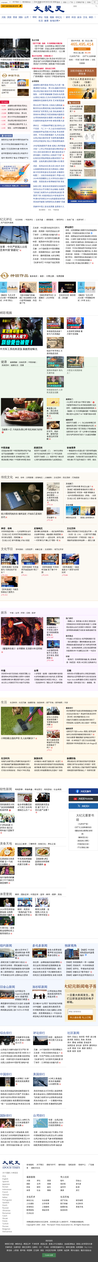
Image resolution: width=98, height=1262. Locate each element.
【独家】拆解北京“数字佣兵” (77, 972)
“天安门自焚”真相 (82, 60)
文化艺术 (31, 1196)
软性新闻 (6, 789)
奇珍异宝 (38, 789)
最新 (42, 276)
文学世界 (45, 1203)
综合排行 (6, 1033)
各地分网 (54, 20)
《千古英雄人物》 (83, 847)
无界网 (59, 1250)
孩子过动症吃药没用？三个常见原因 (48, 454)
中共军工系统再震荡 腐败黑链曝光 (18, 349)
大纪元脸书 (85, 791)
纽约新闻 (8, 135)
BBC (40, 1247)
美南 (83, 1040)
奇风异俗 (48, 789)
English (5, 1179)
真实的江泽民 (50, 68)
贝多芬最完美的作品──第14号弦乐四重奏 (76, 173)
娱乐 (79, 17)
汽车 (66, 702)
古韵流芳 (29, 549)
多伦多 (79, 1045)
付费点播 (50, 276)
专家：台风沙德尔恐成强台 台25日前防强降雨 (55, 1122)
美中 (69, 1043)
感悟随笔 (49, 219)
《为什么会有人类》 (82, 85)
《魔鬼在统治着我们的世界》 (83, 832)
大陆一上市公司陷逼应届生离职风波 (48, 149)
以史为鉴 (39, 219)
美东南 (88, 1040)
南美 (74, 1051)
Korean (5, 1187)
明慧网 (29, 1250)
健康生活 (14, 365)
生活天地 (64, 1196)
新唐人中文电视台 (56, 1244)
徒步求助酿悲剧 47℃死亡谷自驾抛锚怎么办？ (25, 807)
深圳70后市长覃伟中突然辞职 (13, 1097)
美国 (9, 17)
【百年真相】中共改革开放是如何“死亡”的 (29, 569)
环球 (22, 613)
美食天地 (6, 843)
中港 (12, 613)
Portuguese (7, 1200)
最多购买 (33, 276)
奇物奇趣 (28, 789)
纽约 (69, 1037)
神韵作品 (18, 1244)
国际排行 (6, 1115)
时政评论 (29, 219)
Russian (5, 1208)
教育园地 (30, 1210)
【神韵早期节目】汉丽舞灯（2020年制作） (47, 297)
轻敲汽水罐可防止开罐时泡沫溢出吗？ (16, 761)
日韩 (28, 613)
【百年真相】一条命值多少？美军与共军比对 (70, 569)
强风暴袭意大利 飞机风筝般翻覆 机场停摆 (7, 807)
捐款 (65, 2)
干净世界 (35, 1244)
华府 (87, 1037)
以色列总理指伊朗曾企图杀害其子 (47, 158)
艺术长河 (30, 1213)
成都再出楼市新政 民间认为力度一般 (48, 85)
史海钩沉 (39, 477)
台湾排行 (39, 1115)
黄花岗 (9, 1250)
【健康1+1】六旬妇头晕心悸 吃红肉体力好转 (21, 429)
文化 (85, 17)
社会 (38, 1190)
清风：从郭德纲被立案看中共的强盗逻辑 (81, 230)
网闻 (49, 1190)
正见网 (36, 1250)
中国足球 (34, 894)
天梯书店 (8, 1247)
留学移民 (59, 702)
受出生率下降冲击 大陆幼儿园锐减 (47, 105)
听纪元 (59, 17)
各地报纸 (30, 1164)
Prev (3, 50)
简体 (39, 2)
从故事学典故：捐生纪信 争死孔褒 (76, 136)
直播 (22, 365)
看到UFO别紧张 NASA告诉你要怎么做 (16, 767)
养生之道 (52, 844)
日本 (79, 1048)
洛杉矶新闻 (39, 987)
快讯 (6, 102)
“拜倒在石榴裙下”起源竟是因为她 (75, 163)
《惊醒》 (88, 82)
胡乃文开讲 (58, 549)
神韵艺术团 (9, 1244)
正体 (35, 2)
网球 (17, 894)
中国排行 (6, 1074)
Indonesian (6, 1189)
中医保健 (32, 362)
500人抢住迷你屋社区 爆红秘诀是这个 (49, 152)
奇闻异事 (19, 789)
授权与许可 (51, 1164)
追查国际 (79, 1247)
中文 (4, 1176)
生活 (40, 20)
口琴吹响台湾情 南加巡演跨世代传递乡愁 (54, 994)
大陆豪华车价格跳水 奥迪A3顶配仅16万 (22, 1040)
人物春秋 (48, 477)
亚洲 (79, 1051)
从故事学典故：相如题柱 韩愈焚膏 (47, 534)
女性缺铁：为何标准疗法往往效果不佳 (82, 457)
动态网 (66, 1250)
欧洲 (69, 1051)
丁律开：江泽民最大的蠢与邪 (45, 235)
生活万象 (22, 702)
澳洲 (84, 1048)
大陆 (3, 17)
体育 (28, 1190)
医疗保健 (64, 1203)
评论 (40, 17)
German (5, 1194)
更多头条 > (15, 70)
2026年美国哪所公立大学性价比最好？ (49, 178)
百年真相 (19, 549)
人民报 (16, 1250)
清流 (42, 1250)
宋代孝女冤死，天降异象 (11, 537)
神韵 (91, 17)
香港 (15, 17)
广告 (71, 2)
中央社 (46, 1247)
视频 (52, 17)
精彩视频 (6, 313)
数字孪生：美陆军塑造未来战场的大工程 (81, 257)
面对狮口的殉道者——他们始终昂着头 (49, 531)
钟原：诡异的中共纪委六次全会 (46, 242)
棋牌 (54, 894)
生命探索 (45, 1200)
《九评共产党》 (74, 56)
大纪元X (85, 806)
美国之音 (43, 1244)
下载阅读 (56, 210)
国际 (21, 17)
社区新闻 (73, 1033)
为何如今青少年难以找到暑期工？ (78, 263)
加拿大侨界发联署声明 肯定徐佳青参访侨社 (54, 952)
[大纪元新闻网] (49, 9)
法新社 (35, 1247)
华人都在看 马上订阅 (80, 1017)
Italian (4, 1197)
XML (49, 210)
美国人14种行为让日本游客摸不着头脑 (22, 1122)
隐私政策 (72, 1164)
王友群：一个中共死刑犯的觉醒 (77, 260)
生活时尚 (13, 702)
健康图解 (13, 362)
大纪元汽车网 (50, 1250)
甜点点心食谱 (21, 844)
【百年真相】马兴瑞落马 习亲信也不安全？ (9, 569)
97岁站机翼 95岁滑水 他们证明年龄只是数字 (7, 828)
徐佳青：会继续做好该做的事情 (46, 962)
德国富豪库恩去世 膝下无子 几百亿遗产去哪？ (42, 807)
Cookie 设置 (49, 1255)
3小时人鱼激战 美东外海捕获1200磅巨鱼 (55, 1081)
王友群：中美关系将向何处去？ (46, 245)
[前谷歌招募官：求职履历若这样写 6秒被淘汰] (15, 48)
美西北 (77, 1040)
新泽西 (70, 1040)
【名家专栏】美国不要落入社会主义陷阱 (81, 245)
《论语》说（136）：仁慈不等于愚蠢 (81, 534)
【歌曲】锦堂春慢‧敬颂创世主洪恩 (79, 489)
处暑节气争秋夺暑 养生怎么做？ (78, 486)
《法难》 (76, 82)
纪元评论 (6, 219)
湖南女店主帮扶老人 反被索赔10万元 (49, 71)
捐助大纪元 (35, 1168)
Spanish (5, 1181)
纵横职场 (31, 702)
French (5, 1192)
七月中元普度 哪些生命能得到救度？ (76, 109)
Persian (5, 1226)
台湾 (26, 17)
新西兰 (89, 1048)
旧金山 (75, 1037)
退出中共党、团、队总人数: (82, 41)
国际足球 (25, 894)
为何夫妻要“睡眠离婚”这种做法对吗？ (81, 737)
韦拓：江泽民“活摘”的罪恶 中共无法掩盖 (81, 239)
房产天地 (49, 702)
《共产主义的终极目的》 (83, 827)
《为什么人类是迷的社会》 (82, 79)
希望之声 (27, 1244)
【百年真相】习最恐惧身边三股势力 (9, 590)
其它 (77, 1190)
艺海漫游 (75, 477)
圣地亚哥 (87, 1043)
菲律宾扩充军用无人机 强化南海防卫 (48, 111)
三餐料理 (32, 844)
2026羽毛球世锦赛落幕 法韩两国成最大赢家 (7, 912)
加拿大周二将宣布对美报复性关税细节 (49, 186)
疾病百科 (5, 365)
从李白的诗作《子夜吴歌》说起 (79, 537)
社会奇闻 (57, 789)
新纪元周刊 (26, 1247)
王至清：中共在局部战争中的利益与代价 (81, 248)
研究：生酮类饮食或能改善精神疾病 (80, 408)
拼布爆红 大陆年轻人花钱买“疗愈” (47, 155)
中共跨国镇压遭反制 (54, 43)
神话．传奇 (19, 477)
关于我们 (16, 2)
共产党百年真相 (7, 222)
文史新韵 (48, 549)
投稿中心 (82, 1164)
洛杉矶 (82, 1037)
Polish (4, 1221)
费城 (74, 1043)
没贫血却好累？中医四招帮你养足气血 (16, 451)
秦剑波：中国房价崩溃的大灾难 (77, 233)
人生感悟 (30, 1203)
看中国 (22, 1250)
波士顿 (93, 1037)
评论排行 (69, 227)
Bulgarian (6, 1229)
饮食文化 (42, 844)
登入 (95, 2)
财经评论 (60, 219)
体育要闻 (6, 894)
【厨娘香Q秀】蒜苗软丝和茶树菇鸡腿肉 (42, 862)
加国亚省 (71, 1045)
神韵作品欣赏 (71, 518)
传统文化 (75, 102)
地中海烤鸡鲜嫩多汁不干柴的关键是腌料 (7, 880)
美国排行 (39, 1074)
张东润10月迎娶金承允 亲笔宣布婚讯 (81, 674)
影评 (33, 613)
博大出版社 (75, 1250)
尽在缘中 (50, 518)
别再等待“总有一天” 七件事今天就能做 (81, 432)
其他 (60, 894)
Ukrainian (6, 1210)
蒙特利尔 (93, 1045)
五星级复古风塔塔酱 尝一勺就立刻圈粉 (7, 862)
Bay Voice (88, 1247)
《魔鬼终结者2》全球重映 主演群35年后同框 (21, 648)
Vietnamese (7, 1231)
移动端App (26, 2)
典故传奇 (45, 1210)
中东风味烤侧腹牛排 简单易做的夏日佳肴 (25, 862)
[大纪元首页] (11, 1168)
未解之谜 (38, 549)
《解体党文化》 (83, 837)
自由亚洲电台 (69, 1244)
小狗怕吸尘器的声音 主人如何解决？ (18, 738)
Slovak (5, 1218)
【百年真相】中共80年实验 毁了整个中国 (50, 569)
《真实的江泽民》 (83, 840)
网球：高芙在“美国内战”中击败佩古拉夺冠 (25, 912)
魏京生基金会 (86, 1250)
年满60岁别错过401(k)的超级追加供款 (49, 199)
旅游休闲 (40, 702)
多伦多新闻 (39, 945)
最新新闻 (31, 1176)
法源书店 (17, 1247)
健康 (46, 20)
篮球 (42, 894)
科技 (74, 17)
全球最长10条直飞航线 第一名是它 (47, 761)
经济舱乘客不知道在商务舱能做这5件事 (81, 711)
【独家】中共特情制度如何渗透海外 (87, 952)
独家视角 (71, 945)
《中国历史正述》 (83, 844)
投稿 (89, 2)
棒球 (48, 894)
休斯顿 (80, 1043)
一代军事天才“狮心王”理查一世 (46, 540)
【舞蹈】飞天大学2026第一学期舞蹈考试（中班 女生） (86, 297)
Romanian (6, 1213)
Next (27, 50)
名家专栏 (80, 219)
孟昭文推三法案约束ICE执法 (13, 962)
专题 (46, 17)
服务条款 (62, 1164)
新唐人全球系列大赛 (84, 1244)
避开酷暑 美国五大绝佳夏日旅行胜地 (48, 767)
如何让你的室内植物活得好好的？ (79, 734)
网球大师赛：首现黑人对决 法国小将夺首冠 (42, 912)
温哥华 (85, 1045)
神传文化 (30, 1200)
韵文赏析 (66, 477)
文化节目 (7, 549)
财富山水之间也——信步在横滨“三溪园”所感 (76, 145)
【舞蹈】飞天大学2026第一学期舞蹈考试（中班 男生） (8, 297)
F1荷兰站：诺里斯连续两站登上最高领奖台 (7, 931)
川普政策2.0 (48, 56)
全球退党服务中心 (57, 1247)
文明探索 (29, 477)
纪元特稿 (19, 219)
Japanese (6, 1184)
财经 (68, 17)
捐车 (58, 2)
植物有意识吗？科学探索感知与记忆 (80, 426)
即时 (35, 17)
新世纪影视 (70, 1247)
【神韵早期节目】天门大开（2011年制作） (9, 82)
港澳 (49, 1184)
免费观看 (60, 276)
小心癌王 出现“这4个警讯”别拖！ (79, 402)
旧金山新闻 (7, 987)
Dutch (4, 1205)
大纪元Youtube (85, 798)
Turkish (5, 1223)
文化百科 (57, 477)
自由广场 (70, 219)
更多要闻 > (42, 210)
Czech (4, 1215)
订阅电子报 (80, 2)
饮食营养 (22, 362)
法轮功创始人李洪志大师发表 (82, 72)
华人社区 (64, 1176)
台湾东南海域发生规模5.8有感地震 (47, 118)
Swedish (5, 1202)
